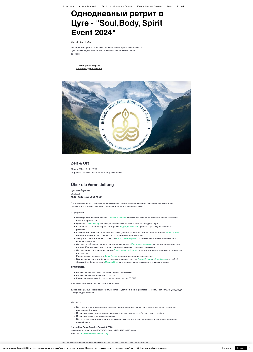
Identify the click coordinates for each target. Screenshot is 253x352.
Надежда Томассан (129, 226)
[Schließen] (249, 348)
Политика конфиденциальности (153, 347)
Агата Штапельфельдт (127, 238)
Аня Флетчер (172, 232)
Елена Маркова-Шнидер (126, 250)
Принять (240, 347)
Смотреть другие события (89, 68)
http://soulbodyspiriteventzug (94, 333)
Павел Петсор (145, 259)
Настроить (226, 347)
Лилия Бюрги (110, 256)
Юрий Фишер (92, 223)
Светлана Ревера (117, 217)
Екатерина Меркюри (141, 244)
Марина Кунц (111, 262)
